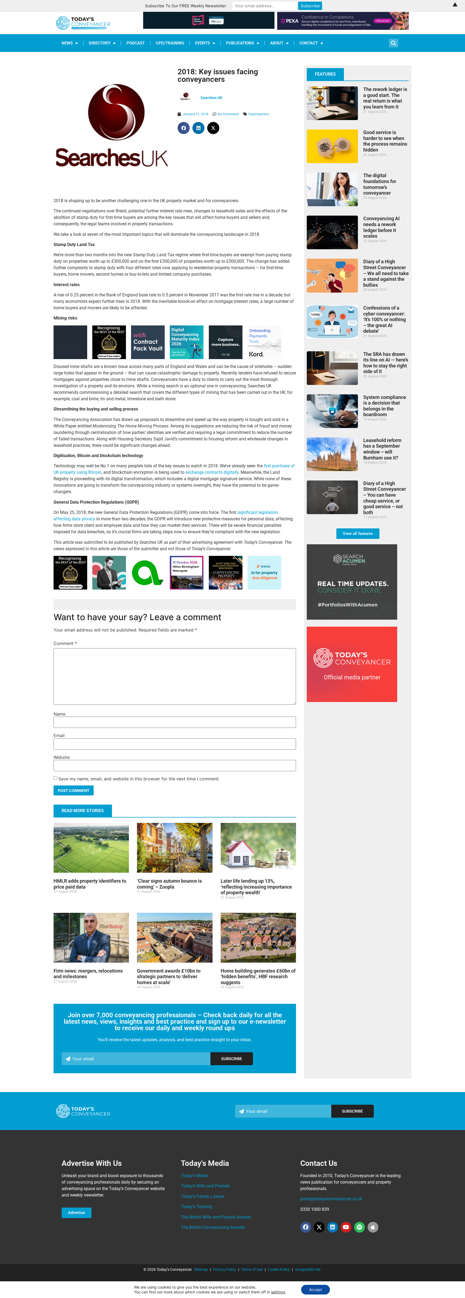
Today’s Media (194, 1175)
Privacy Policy (224, 1269)
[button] (184, 128)
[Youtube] (346, 1227)
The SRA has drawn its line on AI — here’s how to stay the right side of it (385, 362)
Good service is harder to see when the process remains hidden (385, 141)
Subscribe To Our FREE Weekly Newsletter (185, 5)
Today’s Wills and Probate (205, 1185)
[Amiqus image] (148, 587)
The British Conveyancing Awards (213, 1227)
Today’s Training (196, 1206)
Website (62, 757)
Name (59, 714)
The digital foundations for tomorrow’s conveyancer (379, 184)
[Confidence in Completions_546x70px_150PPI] (343, 28)
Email (59, 735)
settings (278, 1292)
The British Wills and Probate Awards (216, 1217)
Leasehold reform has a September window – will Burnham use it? (382, 449)
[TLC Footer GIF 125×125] (186, 588)
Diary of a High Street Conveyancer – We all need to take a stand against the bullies (386, 273)
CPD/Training (170, 43)
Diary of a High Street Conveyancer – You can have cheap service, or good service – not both (384, 497)
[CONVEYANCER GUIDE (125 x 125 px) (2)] (109, 357)
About (276, 43)
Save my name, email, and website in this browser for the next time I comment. (139, 779)
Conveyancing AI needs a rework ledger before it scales (381, 227)
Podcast (135, 43)
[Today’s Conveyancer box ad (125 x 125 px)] (225, 357)
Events (202, 43)
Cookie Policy (279, 1269)
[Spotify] (359, 1227)
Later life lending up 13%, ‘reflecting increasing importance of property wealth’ (256, 886)
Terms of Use (252, 1269)
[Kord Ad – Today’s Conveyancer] (264, 357)
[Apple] (373, 1227)
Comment (65, 643)
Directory (99, 43)
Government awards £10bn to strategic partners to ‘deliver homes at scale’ (168, 976)
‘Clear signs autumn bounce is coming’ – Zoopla (169, 884)
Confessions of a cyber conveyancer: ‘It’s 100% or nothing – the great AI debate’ (384, 319)
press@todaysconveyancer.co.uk (331, 1198)
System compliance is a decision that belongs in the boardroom (384, 406)
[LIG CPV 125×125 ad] (148, 357)
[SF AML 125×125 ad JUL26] (109, 588)
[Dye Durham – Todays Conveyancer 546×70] (209, 27)
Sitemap (201, 1269)
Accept (315, 1289)
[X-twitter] (319, 1227)
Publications (240, 43)
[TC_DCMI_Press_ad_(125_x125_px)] (186, 357)
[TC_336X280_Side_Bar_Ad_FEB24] (352, 618)
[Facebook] (305, 1227)
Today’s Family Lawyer (202, 1196)
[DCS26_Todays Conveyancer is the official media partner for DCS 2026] (352, 700)
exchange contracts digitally (211, 472)
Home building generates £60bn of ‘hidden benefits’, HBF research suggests (258, 976)
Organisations (258, 114)
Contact (309, 43)
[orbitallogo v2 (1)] (264, 588)
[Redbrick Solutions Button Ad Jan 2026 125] (70, 357)
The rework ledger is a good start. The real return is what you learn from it (385, 98)
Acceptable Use (307, 1269)
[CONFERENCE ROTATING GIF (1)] (225, 588)
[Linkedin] (332, 1227)
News (67, 43)
